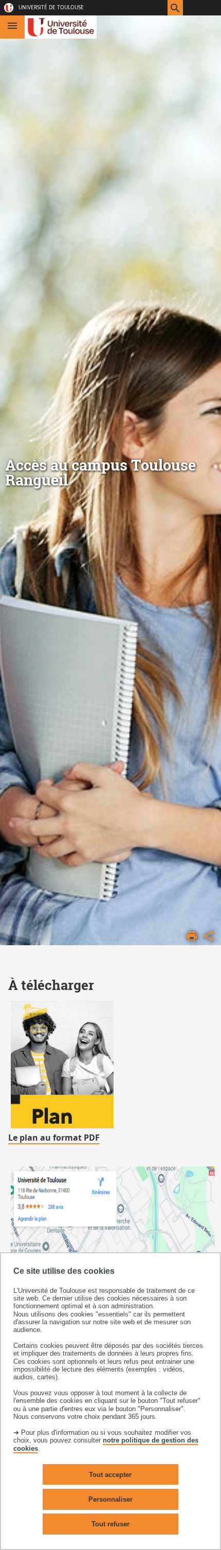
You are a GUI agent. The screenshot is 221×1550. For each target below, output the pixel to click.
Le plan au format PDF (54, 1137)
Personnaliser (110, 1499)
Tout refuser (110, 1524)
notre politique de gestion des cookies (105, 1444)
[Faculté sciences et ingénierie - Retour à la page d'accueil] (61, 27)
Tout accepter (110, 1475)
